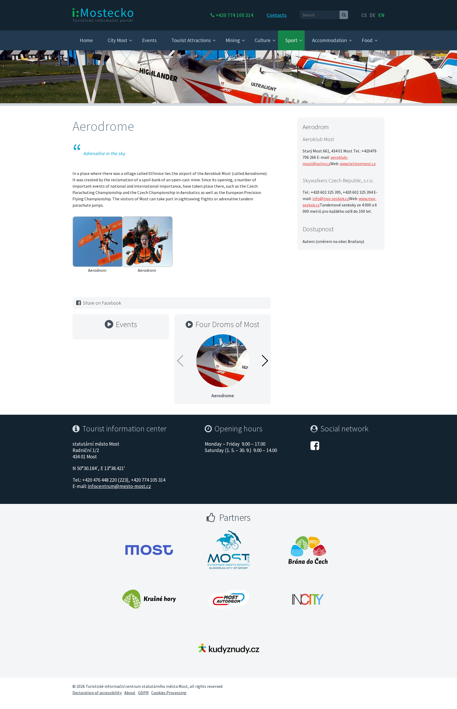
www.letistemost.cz (358, 163)
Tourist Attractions (191, 40)
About (129, 692)
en (381, 15)
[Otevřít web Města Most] (149, 550)
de (372, 15)
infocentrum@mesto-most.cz (119, 486)
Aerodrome (222, 395)
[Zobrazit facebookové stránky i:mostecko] (314, 445)
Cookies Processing (168, 692)
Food (367, 40)
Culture (263, 40)
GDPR (143, 692)
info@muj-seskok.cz (330, 198)
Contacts (277, 15)
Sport (291, 40)
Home (86, 40)
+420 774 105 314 (234, 15)
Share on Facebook (102, 303)
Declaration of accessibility (97, 692)
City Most (117, 40)
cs (364, 15)
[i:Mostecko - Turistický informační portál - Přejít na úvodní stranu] (102, 14)
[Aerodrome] (222, 360)
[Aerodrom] (97, 241)
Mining (233, 40)
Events (149, 40)
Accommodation (329, 40)
